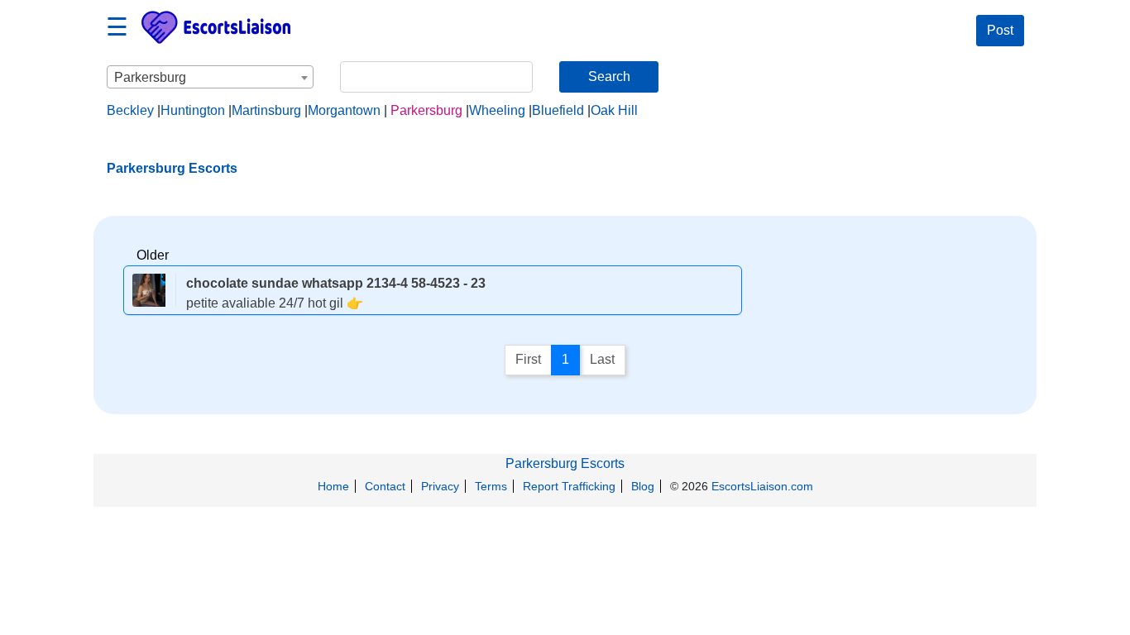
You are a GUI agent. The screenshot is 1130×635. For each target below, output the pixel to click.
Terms (491, 486)
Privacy (440, 486)
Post (1000, 30)
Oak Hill (614, 110)
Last (602, 359)
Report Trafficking (569, 486)
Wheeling (497, 110)
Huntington (192, 110)
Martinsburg (266, 110)
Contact (385, 486)
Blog (642, 486)
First (528, 359)
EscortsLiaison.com (762, 486)
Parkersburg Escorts (565, 463)
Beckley (130, 110)
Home (333, 486)
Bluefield (558, 110)
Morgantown (344, 110)
